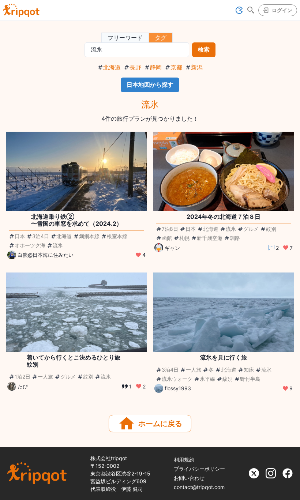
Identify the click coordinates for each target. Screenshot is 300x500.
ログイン (282, 10)
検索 (204, 49)
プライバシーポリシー (199, 469)
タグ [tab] (160, 37)
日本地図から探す (150, 84)
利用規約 (184, 459)
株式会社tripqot (108, 458)
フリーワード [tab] (125, 37)
